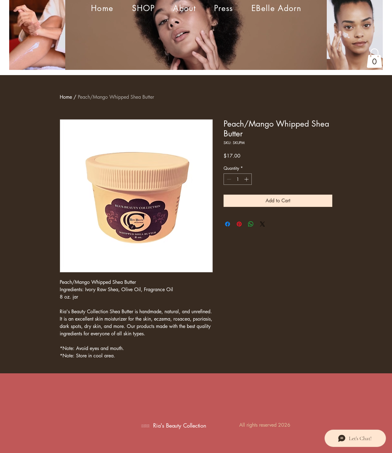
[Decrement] (228, 179)
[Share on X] (262, 224)
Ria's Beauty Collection (179, 425)
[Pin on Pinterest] (239, 224)
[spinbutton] (237, 179)
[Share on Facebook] (227, 224)
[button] (374, 58)
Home (66, 97)
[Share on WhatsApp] (250, 224)
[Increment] (247, 179)
